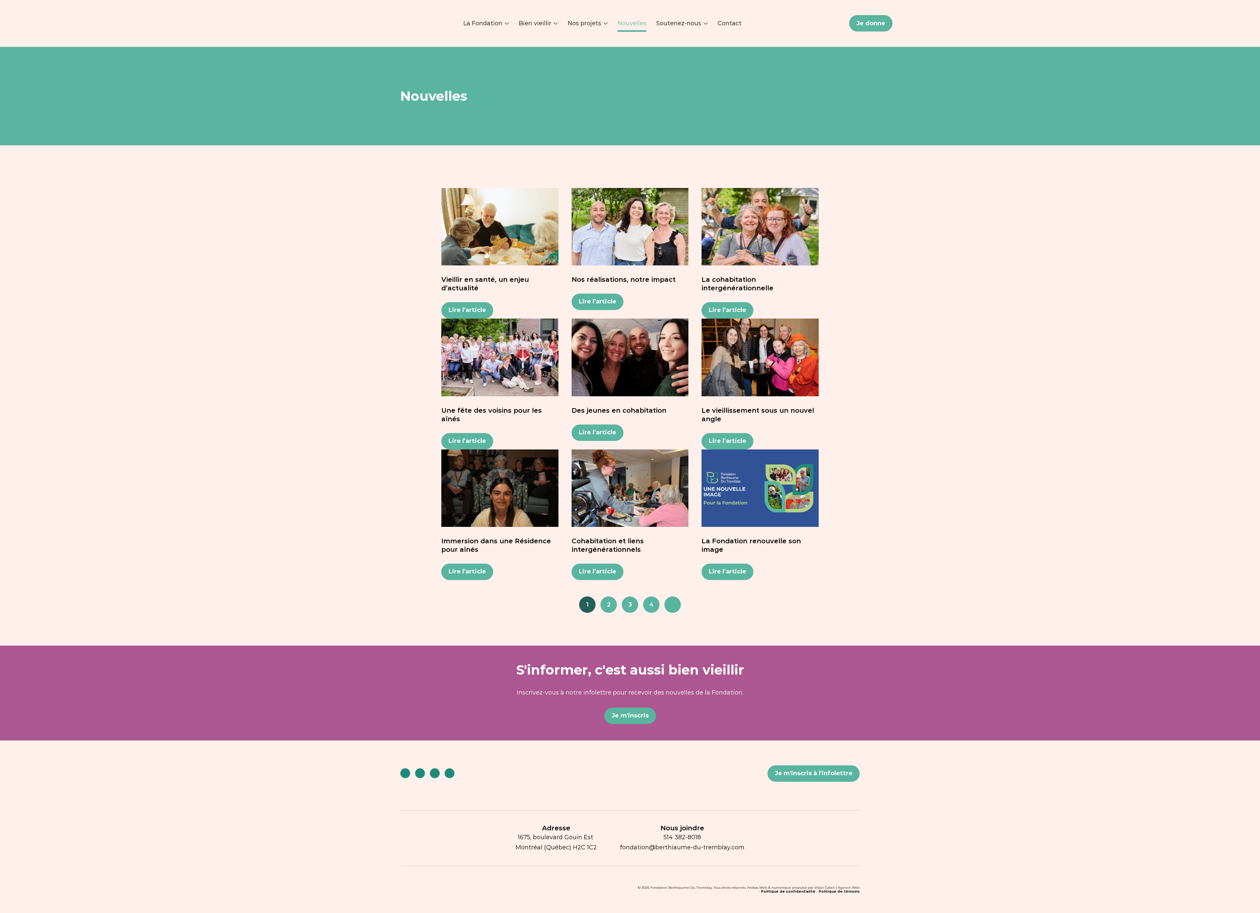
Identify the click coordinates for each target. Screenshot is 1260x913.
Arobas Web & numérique (769, 887)
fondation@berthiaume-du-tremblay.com (682, 847)
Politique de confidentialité (788, 891)
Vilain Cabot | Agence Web (837, 887)
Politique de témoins (839, 891)
